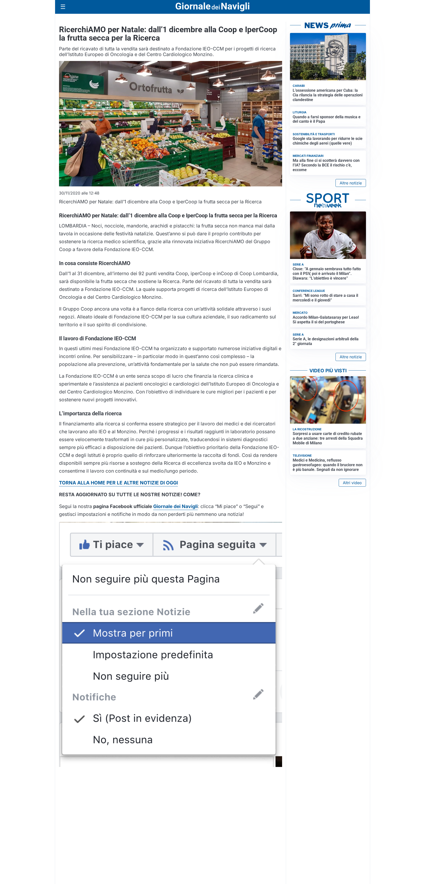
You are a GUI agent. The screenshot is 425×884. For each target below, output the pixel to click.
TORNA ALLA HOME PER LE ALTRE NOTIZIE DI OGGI (118, 483)
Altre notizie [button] (351, 182)
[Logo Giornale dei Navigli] (212, 7)
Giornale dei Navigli (175, 506)
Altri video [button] (352, 482)
